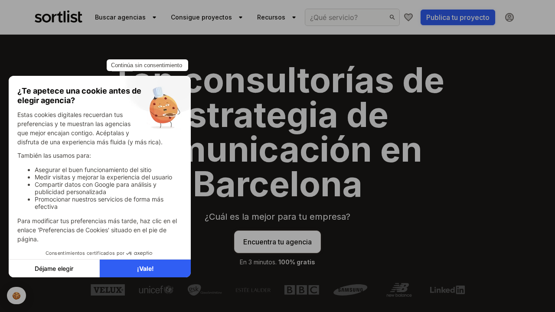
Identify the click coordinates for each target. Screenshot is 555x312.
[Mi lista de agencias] (408, 17)
